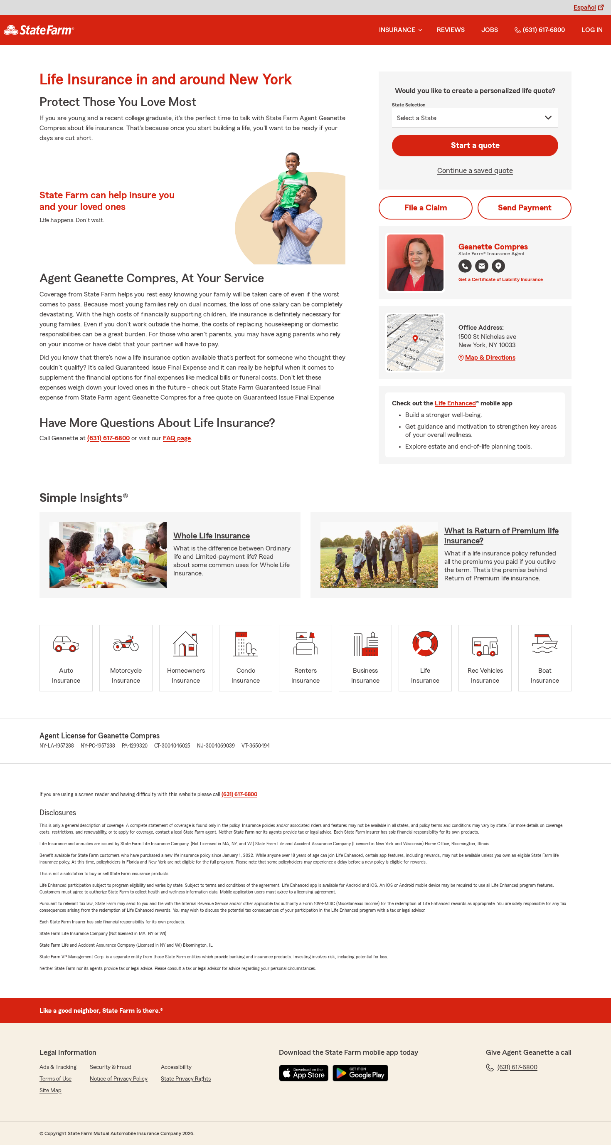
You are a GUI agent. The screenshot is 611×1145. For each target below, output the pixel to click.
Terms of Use (55, 1079)
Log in (592, 30)
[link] (39, 30)
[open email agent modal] (481, 267)
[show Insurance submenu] (418, 30)
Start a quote (475, 145)
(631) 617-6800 (544, 30)
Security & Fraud (110, 1067)
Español (585, 7)
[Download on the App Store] (304, 1073)
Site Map (50, 1090)
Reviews (451, 30)
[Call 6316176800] (465, 266)
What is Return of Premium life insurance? (501, 536)
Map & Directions (490, 357)
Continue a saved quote (475, 170)
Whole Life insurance (211, 536)
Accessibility (176, 1067)
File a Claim (425, 208)
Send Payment (525, 208)
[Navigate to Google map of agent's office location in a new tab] (498, 266)
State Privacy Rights (186, 1079)
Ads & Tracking (57, 1067)
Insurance (397, 30)
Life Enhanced (455, 403)
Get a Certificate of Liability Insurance (500, 279)
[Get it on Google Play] (360, 1073)
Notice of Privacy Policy (119, 1079)
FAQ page (177, 438)
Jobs (489, 30)
